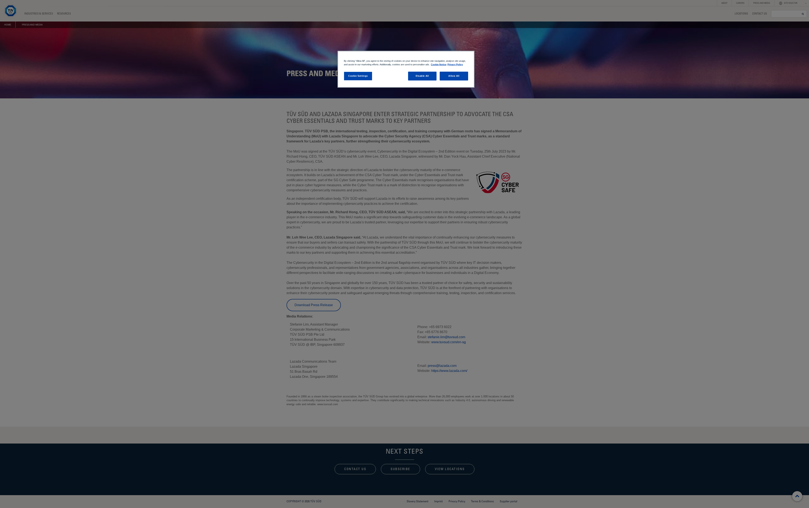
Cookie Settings (358, 76)
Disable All (422, 76)
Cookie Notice (438, 64)
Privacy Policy (455, 64)
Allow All (453, 76)
